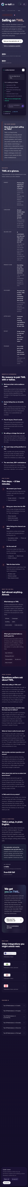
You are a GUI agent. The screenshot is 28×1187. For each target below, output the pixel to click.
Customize (6, 1182)
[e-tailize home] (7, 4)
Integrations (11, 10)
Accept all (14, 1179)
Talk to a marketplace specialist (12, 46)
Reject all (6, 1179)
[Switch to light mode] (20, 4)
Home (3, 10)
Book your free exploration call (12, 41)
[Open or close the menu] (24, 4)
